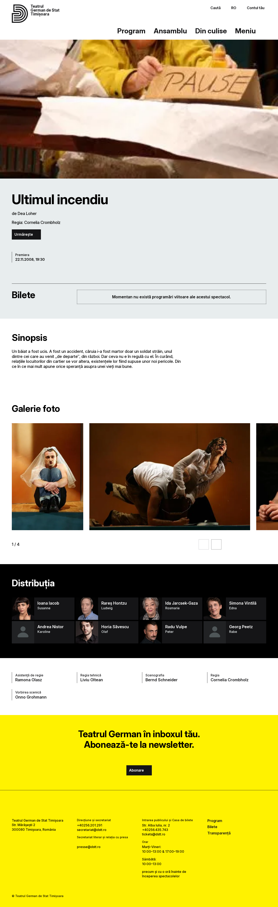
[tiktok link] (151, 804)
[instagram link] (139, 804)
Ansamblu (170, 31)
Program (131, 31)
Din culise (211, 31)
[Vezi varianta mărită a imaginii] (47, 476)
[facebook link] (127, 804)
